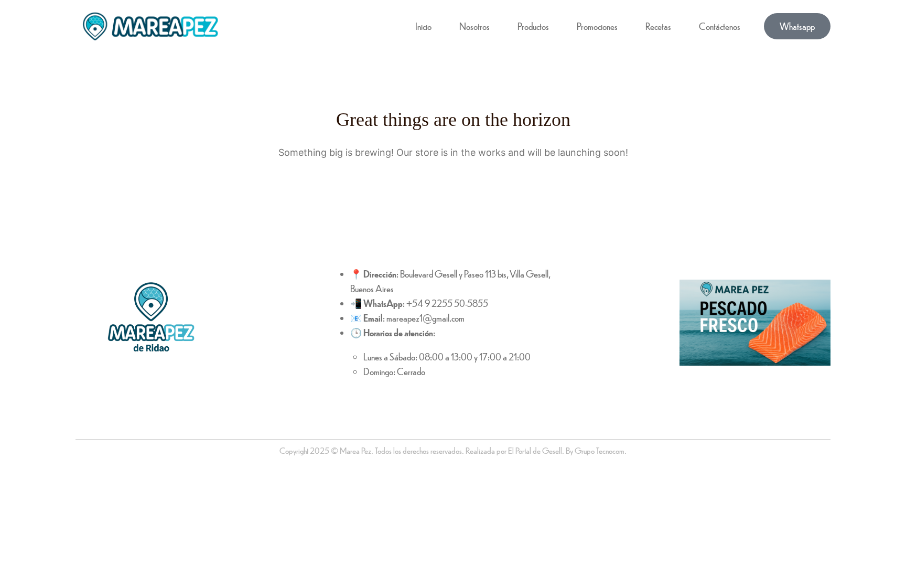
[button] (797, 26)
